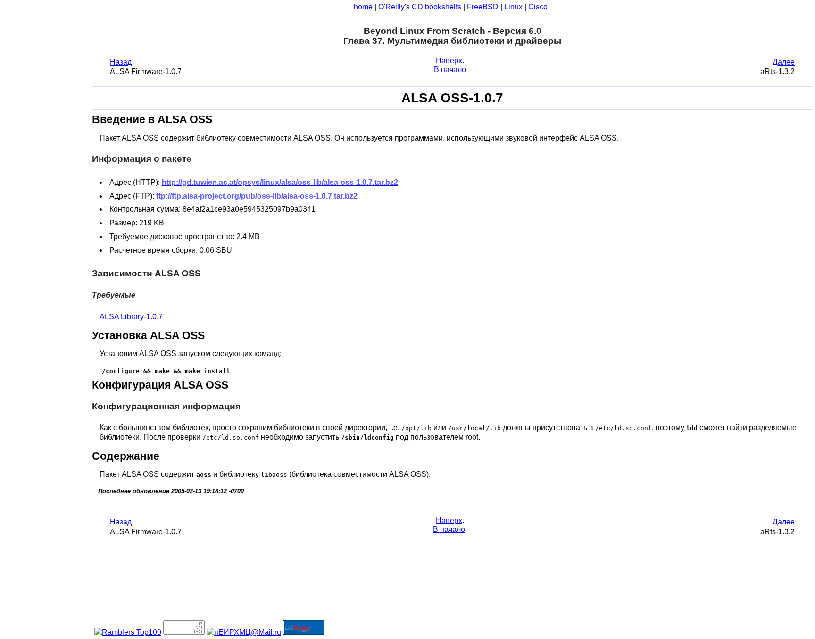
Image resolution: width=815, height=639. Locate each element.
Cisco (538, 7)
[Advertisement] (42, 315)
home (363, 7)
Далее (784, 62)
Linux (513, 7)
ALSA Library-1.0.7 (131, 317)
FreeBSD (483, 7)
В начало (450, 70)
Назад (121, 62)
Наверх (449, 61)
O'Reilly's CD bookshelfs (419, 7)
